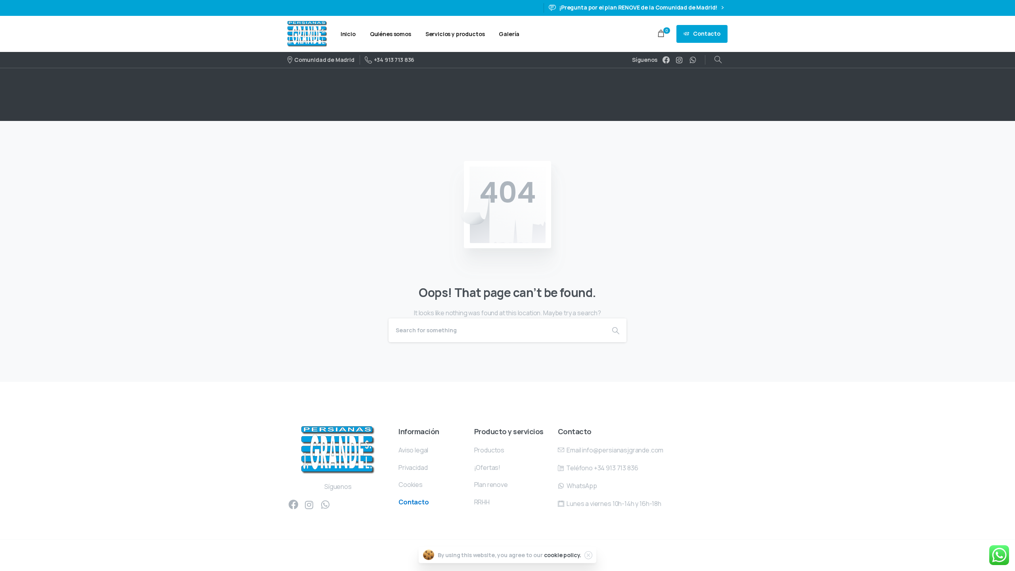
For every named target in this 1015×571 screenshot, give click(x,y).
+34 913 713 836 (394, 59)
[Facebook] (666, 59)
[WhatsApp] (692, 59)
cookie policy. (563, 555)
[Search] (718, 60)
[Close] (588, 555)
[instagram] (679, 59)
